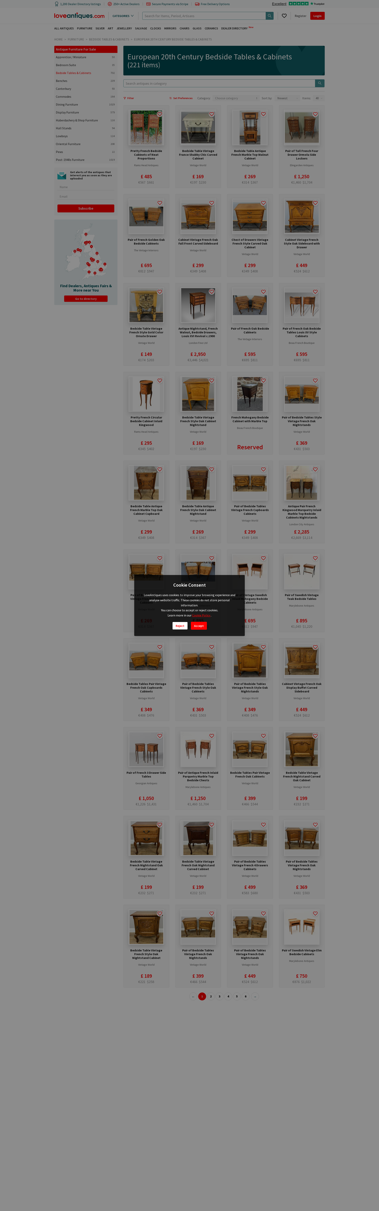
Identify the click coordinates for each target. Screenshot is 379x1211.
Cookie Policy (201, 615)
